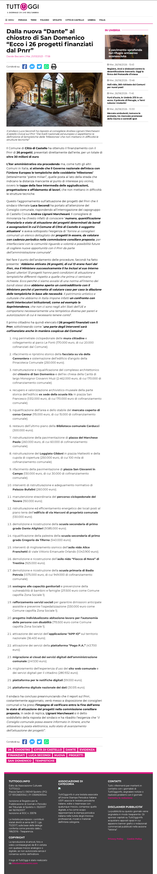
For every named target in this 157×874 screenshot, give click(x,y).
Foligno (44, 20)
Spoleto (57, 20)
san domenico (19, 760)
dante (71, 749)
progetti (76, 755)
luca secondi (40, 755)
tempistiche (45, 760)
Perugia (22, 20)
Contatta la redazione (120, 798)
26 (9, 749)
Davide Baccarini (15, 56)
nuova (59, 755)
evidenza (87, 749)
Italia (102, 20)
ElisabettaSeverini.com (25, 863)
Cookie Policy (134, 838)
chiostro (22, 749)
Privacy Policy (115, 838)
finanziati (16, 755)
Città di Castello (74, 20)
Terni (33, 20)
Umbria (92, 20)
